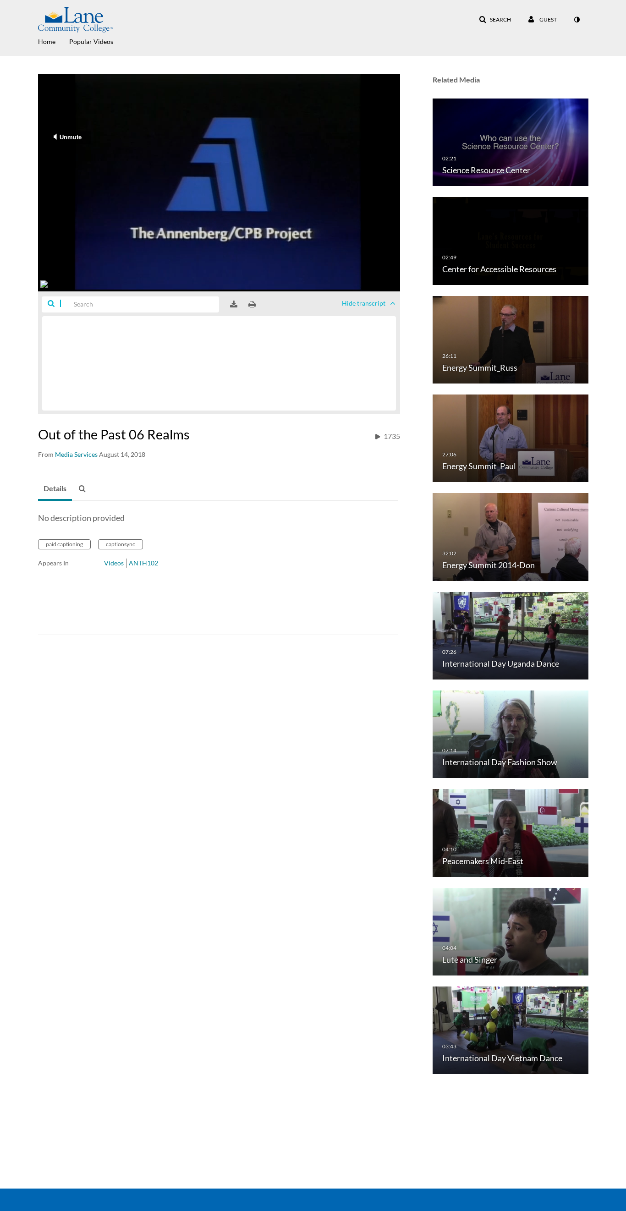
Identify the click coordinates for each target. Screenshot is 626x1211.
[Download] (233, 304)
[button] (495, 19)
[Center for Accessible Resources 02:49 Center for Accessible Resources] (510, 240)
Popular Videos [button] (91, 41)
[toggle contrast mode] (576, 19)
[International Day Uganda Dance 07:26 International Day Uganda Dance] (510, 634)
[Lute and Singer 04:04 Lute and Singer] (510, 930)
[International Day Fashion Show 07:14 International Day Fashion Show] (510, 733)
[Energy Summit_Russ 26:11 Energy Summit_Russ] (510, 338)
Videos (114, 563)
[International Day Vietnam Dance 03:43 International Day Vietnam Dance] (510, 1029)
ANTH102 (143, 563)
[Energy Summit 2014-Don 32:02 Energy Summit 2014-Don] (510, 536)
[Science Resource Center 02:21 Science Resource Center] (510, 141)
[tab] (55, 489)
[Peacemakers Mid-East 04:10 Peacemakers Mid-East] (510, 832)
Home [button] (46, 41)
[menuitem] (53, 41)
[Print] (252, 304)
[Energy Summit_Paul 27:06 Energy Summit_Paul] (510, 437)
